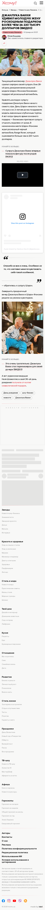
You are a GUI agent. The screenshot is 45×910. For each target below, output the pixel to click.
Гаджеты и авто (8, 720)
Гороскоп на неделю (10, 808)
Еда (3, 640)
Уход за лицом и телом (11, 545)
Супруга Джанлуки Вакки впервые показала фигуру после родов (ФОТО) (22, 154)
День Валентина (8, 732)
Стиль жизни (9, 701)
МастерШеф (7, 772)
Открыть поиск (35, 3)
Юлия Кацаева (14, 36)
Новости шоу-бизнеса (12, 32)
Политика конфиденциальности (19, 849)
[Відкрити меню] (41, 3)
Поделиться (4, 43)
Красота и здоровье (12, 542)
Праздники (8, 729)
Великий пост (7, 744)
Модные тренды (8, 596)
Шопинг (5, 600)
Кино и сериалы (8, 788)
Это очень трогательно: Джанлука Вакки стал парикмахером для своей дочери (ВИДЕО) (23, 367)
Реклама (6, 845)
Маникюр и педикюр (10, 557)
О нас (5, 841)
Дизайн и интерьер (9, 612)
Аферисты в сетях (9, 776)
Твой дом (7, 609)
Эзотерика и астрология (12, 704)
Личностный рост (9, 684)
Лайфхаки (6, 624)
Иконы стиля (7, 592)
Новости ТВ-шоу (8, 764)
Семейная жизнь (8, 664)
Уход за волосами (9, 549)
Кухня (5, 633)
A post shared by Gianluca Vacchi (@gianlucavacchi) (23, 249)
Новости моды (8, 585)
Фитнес (5, 572)
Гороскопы (7, 801)
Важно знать (7, 692)
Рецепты (5, 636)
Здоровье (6, 564)
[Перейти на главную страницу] (9, 3)
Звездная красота (9, 521)
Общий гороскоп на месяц (12, 812)
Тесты (4, 712)
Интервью (6, 533)
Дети (4, 668)
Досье (4, 525)
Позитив (5, 716)
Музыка (5, 529)
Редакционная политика (15, 853)
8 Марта (5, 740)
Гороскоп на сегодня (10, 804)
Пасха (4, 748)
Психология (6, 688)
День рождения (10, 393)
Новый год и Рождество (11, 736)
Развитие (7, 677)
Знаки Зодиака (8, 820)
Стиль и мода (9, 581)
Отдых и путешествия (11, 708)
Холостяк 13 (6, 768)
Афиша (6, 785)
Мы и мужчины (8, 657)
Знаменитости (8, 517)
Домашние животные (10, 616)
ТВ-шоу (6, 761)
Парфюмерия (7, 568)
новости (7, 398)
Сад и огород (7, 620)
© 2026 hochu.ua (8, 907)
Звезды (6, 510)
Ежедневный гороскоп (11, 824)
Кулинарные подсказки (11, 644)
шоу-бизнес (27, 393)
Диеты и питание (9, 561)
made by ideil (36, 907)
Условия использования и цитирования (15, 861)
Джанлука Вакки (33, 81)
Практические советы (11, 588)
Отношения (8, 653)
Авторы (6, 833)
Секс (4, 660)
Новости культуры (9, 792)
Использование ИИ (12, 857)
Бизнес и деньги (8, 681)
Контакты (7, 837)
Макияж (5, 553)
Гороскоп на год (8, 816)
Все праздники (8, 752)
